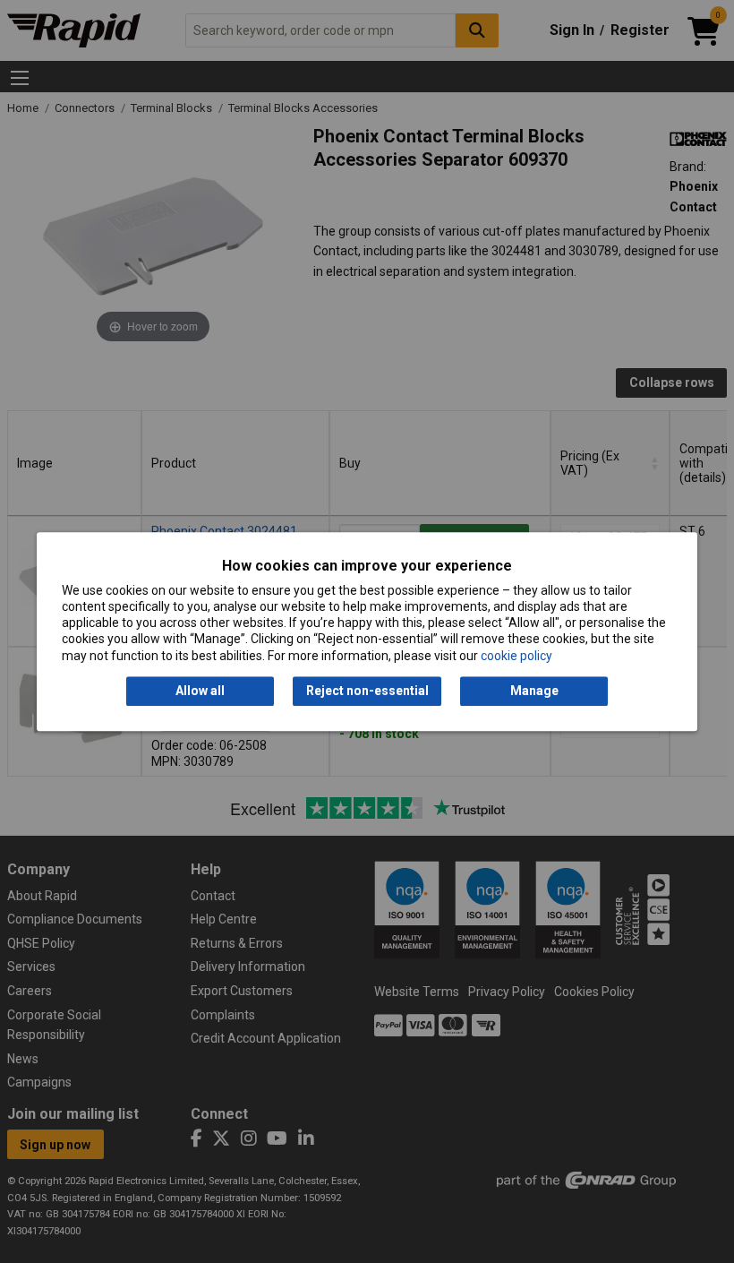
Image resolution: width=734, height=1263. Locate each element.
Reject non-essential (367, 690)
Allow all (200, 690)
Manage (534, 690)
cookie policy (516, 656)
